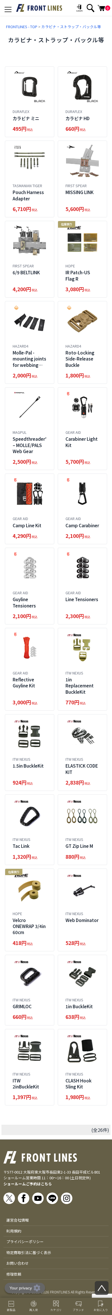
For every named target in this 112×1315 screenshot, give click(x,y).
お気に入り (101, 1310)
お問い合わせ (17, 1263)
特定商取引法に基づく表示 (28, 1252)
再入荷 (33, 1310)
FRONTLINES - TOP (21, 26)
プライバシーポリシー (25, 1241)
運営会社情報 (17, 1220)
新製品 (11, 1310)
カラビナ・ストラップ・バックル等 (71, 26)
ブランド (78, 1310)
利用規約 (13, 1231)
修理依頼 (13, 1274)
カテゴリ (56, 1310)
